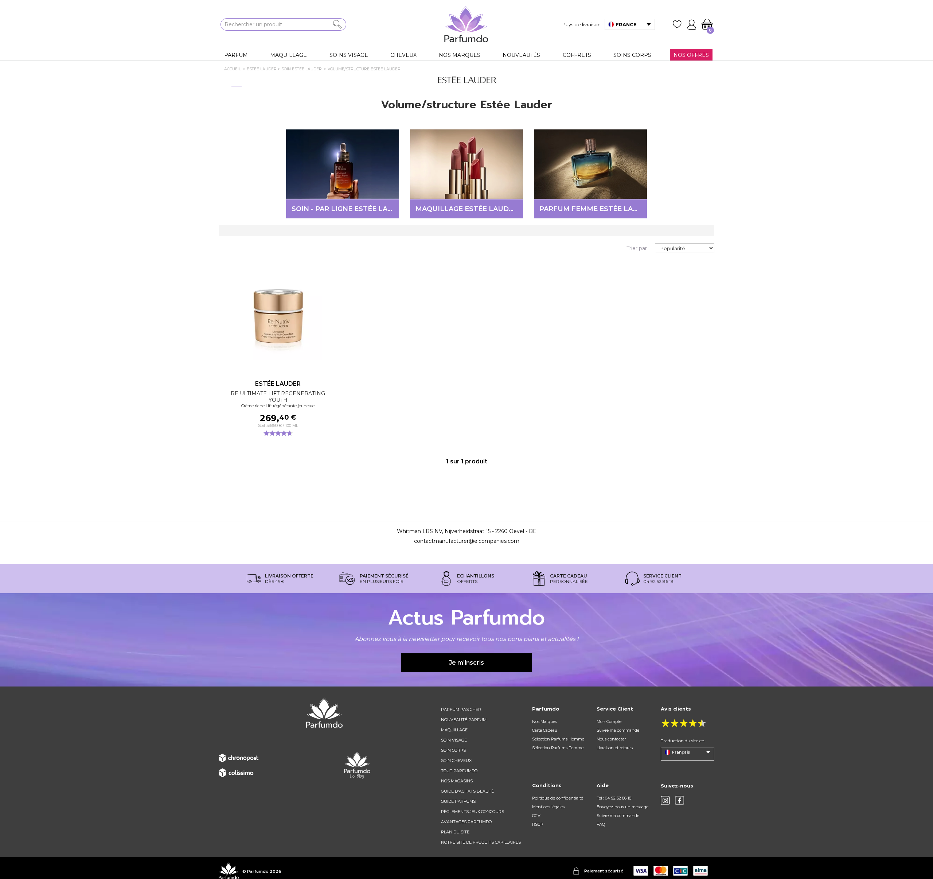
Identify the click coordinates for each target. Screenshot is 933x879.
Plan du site (455, 832)
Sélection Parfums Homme (558, 739)
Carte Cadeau (544, 730)
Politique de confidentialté (557, 798)
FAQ (601, 824)
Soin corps (453, 750)
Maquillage (454, 729)
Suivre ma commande (618, 730)
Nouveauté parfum (464, 719)
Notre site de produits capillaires (481, 842)
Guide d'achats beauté (467, 791)
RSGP (537, 824)
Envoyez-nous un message (622, 806)
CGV (536, 815)
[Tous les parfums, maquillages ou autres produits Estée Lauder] (466, 80)
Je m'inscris (466, 662)
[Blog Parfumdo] (357, 765)
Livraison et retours (615, 747)
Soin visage (454, 740)
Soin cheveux (456, 760)
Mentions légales (548, 806)
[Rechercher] (337, 24)
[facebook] (679, 800)
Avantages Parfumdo (466, 821)
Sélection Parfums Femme (557, 747)
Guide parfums (458, 801)
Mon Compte (609, 721)
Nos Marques (544, 721)
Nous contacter (611, 739)
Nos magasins (457, 780)
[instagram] (665, 800)
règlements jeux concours (472, 811)
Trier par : (637, 248)
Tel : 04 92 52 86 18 (614, 798)
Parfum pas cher (461, 709)
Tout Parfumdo (459, 770)
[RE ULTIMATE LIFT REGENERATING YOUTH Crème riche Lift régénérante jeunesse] (278, 316)
